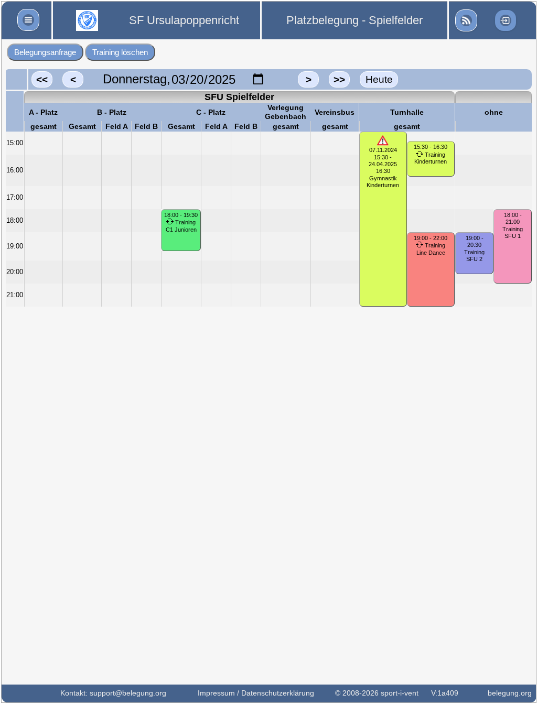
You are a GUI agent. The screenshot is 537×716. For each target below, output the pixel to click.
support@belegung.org (128, 693)
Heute (379, 79)
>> (339, 79)
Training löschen (120, 52)
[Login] (505, 20)
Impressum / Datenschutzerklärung (256, 693)
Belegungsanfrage (45, 52)
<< (42, 79)
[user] (466, 20)
